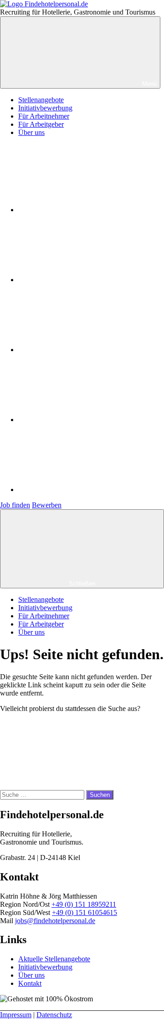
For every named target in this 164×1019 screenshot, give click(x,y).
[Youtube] (86, 349)
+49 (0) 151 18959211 (83, 904)
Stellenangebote (41, 100)
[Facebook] (86, 210)
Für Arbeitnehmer (43, 116)
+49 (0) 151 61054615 (84, 912)
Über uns (31, 132)
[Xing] (86, 489)
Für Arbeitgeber (41, 124)
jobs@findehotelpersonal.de (55, 921)
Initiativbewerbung (45, 108)
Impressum (15, 1015)
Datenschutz (54, 1015)
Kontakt (29, 983)
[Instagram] (86, 279)
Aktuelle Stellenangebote (54, 959)
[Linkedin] (86, 419)
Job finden (15, 505)
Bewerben (47, 505)
